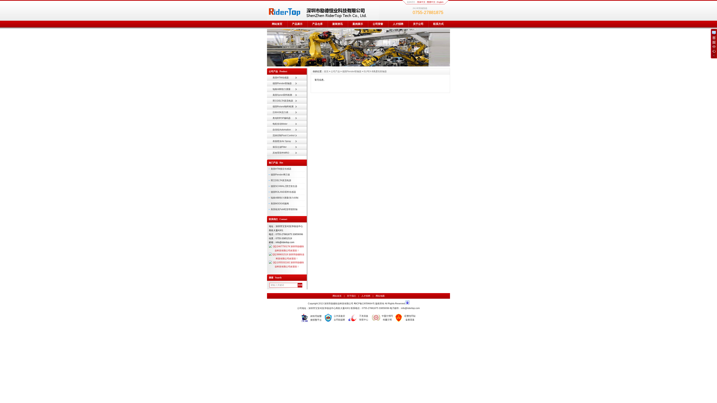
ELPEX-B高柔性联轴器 (375, 71)
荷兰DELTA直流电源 (283, 100)
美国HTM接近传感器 (281, 169)
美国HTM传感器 (281, 77)
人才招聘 (398, 23)
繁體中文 (431, 2)
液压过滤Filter (280, 147)
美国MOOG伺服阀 (280, 203)
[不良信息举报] (359, 322)
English (440, 2)
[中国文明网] (382, 322)
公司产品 (335, 71)
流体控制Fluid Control (284, 135)
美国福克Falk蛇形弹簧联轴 (284, 209)
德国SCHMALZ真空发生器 (284, 186)
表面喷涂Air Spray (282, 141)
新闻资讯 (337, 23)
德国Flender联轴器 (282, 83)
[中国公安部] (335, 322)
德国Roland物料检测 (283, 106)
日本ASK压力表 (280, 112)
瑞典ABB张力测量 (282, 89)
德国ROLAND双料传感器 (283, 192)
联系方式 (438, 23)
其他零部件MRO (281, 152)
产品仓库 (317, 23)
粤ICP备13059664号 (364, 303)
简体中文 (421, 2)
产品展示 (297, 23)
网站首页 (277, 23)
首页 (326, 71)
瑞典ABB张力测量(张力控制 (284, 197)
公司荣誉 (378, 23)
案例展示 (358, 23)
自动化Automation (282, 129)
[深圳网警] (312, 322)
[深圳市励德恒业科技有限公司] (358, 65)
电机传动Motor (280, 124)
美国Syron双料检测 (282, 95)
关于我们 (351, 296)
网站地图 (380, 296)
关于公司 (418, 23)
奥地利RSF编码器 (282, 118)
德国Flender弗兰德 (280, 174)
